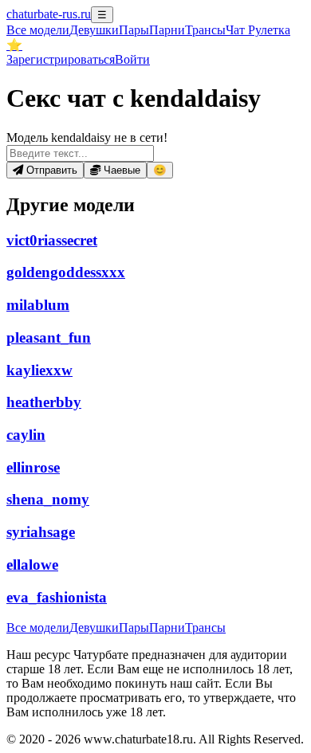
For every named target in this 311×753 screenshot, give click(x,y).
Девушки (94, 30)
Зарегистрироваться (60, 59)
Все (37, 30)
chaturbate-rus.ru (48, 14)
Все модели (37, 627)
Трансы (205, 30)
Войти (132, 59)
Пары (134, 30)
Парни (167, 30)
